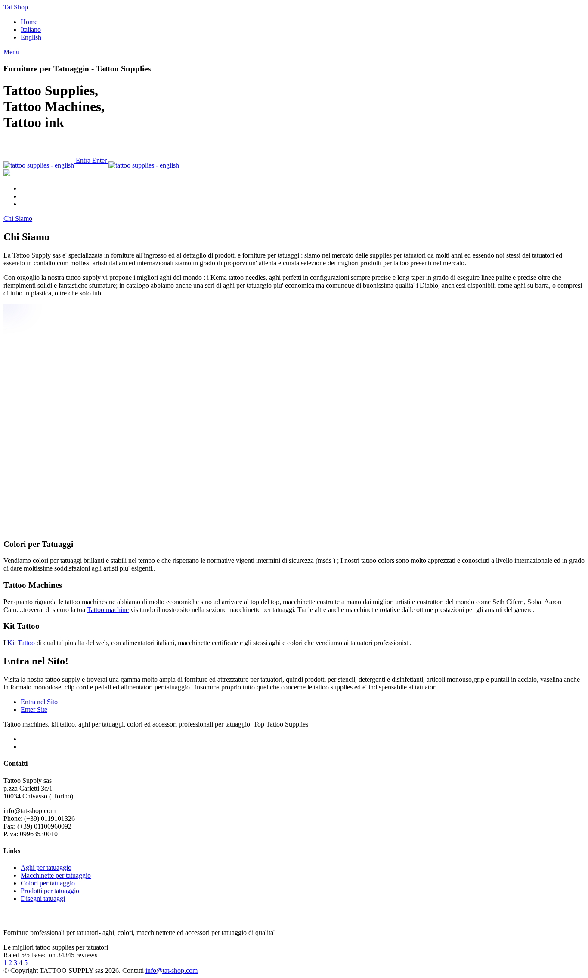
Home (29, 21)
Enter (100, 160)
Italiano (31, 29)
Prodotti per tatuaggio (50, 890)
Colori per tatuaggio (48, 883)
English (31, 37)
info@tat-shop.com (171, 970)
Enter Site (34, 709)
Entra (83, 160)
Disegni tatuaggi (43, 898)
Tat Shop (15, 7)
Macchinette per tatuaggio (56, 875)
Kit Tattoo (21, 642)
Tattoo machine (108, 609)
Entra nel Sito (39, 701)
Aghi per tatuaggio (46, 867)
